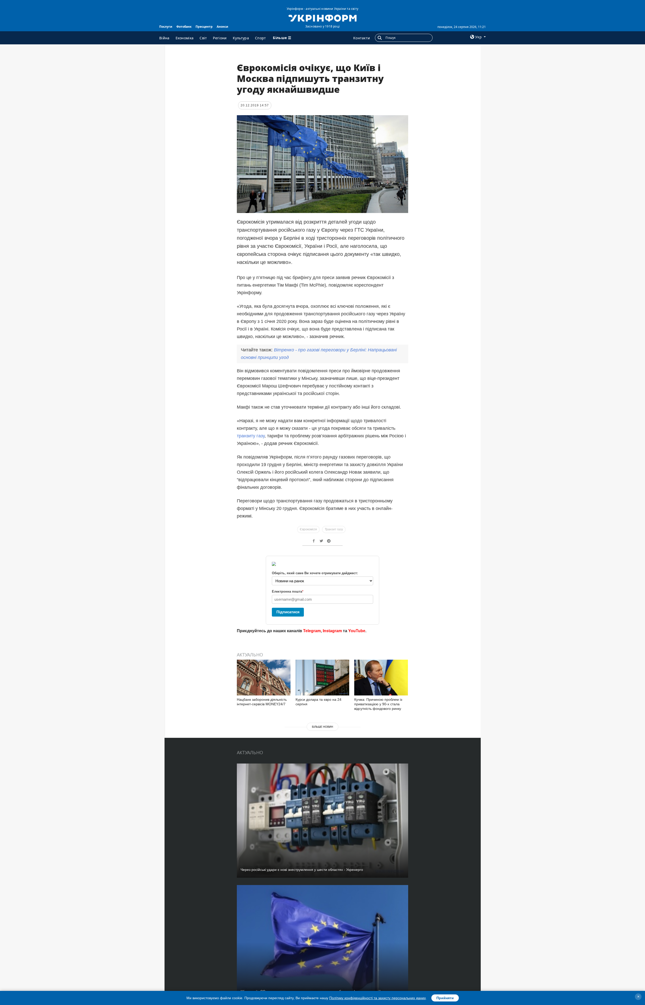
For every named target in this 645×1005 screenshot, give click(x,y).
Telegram (312, 631)
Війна (164, 38)
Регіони (220, 38)
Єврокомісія (308, 529)
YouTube (356, 631)
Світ (203, 38)
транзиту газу (251, 435)
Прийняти (445, 998)
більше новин (322, 726)
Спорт (260, 38)
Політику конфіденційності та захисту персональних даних (377, 998)
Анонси (222, 26)
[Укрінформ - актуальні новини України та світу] (322, 17)
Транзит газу (334, 529)
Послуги (165, 26)
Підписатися (288, 612)
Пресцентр (204, 26)
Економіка (185, 38)
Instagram (332, 631)
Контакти (361, 38)
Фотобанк (183, 26)
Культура (241, 38)
